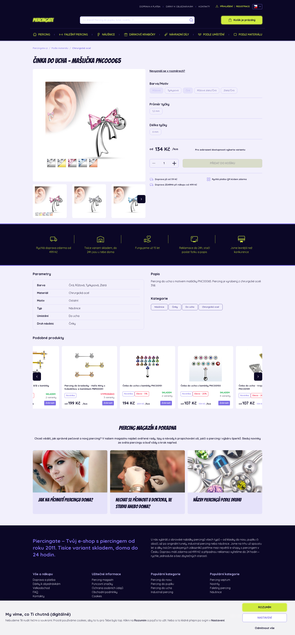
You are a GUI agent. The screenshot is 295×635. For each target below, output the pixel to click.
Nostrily (215, 584)
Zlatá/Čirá (229, 90)
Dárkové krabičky (142, 34)
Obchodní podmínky (104, 592)
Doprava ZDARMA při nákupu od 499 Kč (176, 184)
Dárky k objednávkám (179, 6)
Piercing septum (220, 579)
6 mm (155, 132)
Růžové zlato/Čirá (206, 90)
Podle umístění (213, 34)
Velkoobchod (41, 588)
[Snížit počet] (154, 163)
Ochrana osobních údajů (107, 588)
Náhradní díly (179, 34)
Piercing (44, 34)
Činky (175, 307)
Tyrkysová (173, 90)
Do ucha (190, 307)
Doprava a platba (149, 6)
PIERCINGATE (43, 20)
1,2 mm (156, 111)
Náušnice (108, 34)
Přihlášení (226, 6)
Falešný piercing (76, 34)
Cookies (97, 596)
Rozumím (264, 607)
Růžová (156, 90)
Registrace (243, 6)
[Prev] (37, 376)
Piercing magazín (102, 579)
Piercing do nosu (161, 579)
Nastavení (264, 617)
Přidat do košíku (222, 163)
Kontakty (204, 6)
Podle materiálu (250, 34)
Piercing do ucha (161, 588)
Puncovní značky (102, 584)
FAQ (35, 592)
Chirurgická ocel (210, 307)
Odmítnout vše (265, 628)
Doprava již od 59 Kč (166, 179)
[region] (89, 201)
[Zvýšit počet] (174, 163)
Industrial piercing (162, 592)
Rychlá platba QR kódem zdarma (229, 179)
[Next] (141, 199)
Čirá (188, 90)
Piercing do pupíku (162, 584)
